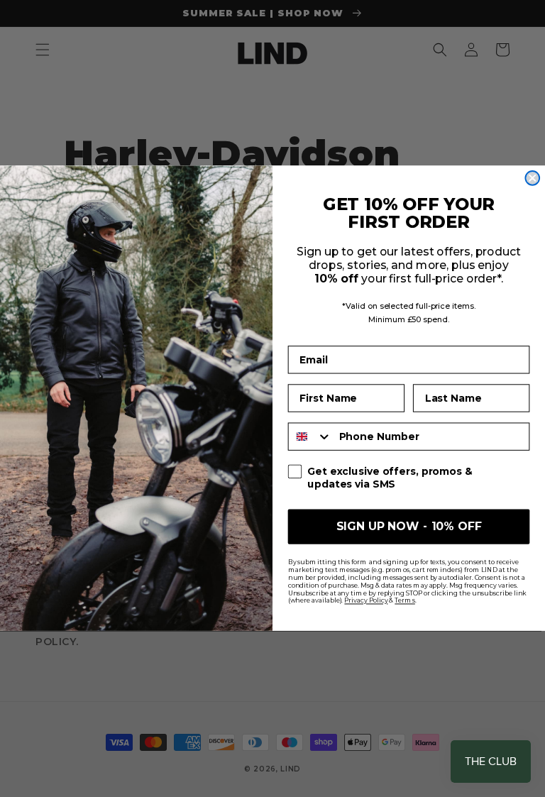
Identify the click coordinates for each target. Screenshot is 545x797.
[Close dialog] (532, 178)
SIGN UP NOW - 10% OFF (409, 526)
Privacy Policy (365, 601)
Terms (405, 601)
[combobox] (310, 436)
